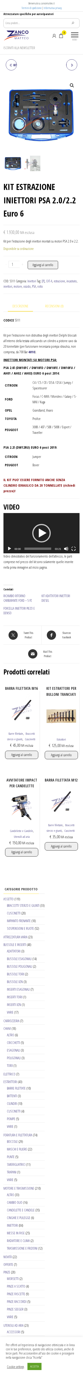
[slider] (37, 549)
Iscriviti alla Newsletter (19, 47)
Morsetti (13, 1278)
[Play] (9, 548)
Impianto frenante (19, 920)
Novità (7, 1256)
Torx (10, 1065)
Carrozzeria (11, 1020)
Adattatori (14, 951)
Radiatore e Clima (18, 1240)
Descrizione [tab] (20, 306)
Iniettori (31, 281)
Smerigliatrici (16, 1164)
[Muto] (66, 548)
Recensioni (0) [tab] (54, 306)
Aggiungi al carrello (43, 265)
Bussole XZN (15, 981)
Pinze (6, 1272)
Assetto (8, 899)
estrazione (59, 281)
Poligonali (14, 1058)
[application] (41, 533)
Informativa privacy (53, 8)
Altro (10, 1035)
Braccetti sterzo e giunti (23, 905)
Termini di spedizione (31, 8)
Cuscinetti (30, 739)
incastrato (71, 281)
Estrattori (61, 739)
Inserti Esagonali (18, 989)
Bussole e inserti (14, 944)
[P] (43, 281)
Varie (10, 1012)
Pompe (11, 1118)
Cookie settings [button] (15, 1366)
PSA (34, 286)
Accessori (13, 1332)
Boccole (12, 1141)
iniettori (7, 286)
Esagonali (13, 1050)
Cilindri (12, 1103)
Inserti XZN (14, 1004)
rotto (40, 286)
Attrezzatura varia (15, 937)
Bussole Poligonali (19, 966)
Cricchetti (13, 1042)
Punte (11, 1156)
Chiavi (7, 1028)
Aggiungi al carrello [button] (21, 755)
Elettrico (9, 1074)
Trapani (11, 1172)
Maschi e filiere (17, 1149)
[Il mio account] (54, 36)
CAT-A (49, 281)
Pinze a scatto (16, 1286)
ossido (27, 286)
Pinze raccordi (17, 1301)
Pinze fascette (16, 1294)
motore (18, 286)
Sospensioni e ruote (20, 928)
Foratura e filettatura (17, 1135)
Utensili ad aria (22, 837)
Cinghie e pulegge (18, 1217)
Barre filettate (16, 733)
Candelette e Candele (21, 831)
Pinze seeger (15, 1309)
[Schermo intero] (73, 548)
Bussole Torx (15, 974)
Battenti (12, 1095)
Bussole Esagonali (19, 958)
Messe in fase (16, 1233)
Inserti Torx (14, 997)
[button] (72, 85)
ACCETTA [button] (34, 1366)
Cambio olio (14, 1202)
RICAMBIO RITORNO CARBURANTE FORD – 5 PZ (17, 598)
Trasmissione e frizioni (22, 1248)
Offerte (8, 1264)
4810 (31, 352)
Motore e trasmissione (18, 1188)
